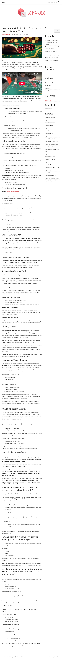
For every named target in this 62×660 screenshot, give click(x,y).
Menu (4, 2)
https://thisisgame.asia (50, 181)
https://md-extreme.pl (50, 128)
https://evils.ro (48, 130)
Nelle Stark (15, 34)
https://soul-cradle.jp (50, 159)
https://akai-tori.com (50, 117)
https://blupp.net (49, 172)
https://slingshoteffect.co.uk (52, 167)
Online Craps (5, 34)
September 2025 (49, 82)
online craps (28, 60)
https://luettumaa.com (50, 162)
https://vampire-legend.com (52, 178)
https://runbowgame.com (51, 164)
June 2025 (47, 91)
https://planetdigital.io (50, 139)
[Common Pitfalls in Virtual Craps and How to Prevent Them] (22, 47)
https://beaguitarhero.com (51, 141)
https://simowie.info (50, 125)
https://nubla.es (49, 133)
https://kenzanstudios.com (51, 144)
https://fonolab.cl (49, 136)
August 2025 (48, 85)
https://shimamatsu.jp (50, 120)
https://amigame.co (50, 170)
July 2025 (47, 88)
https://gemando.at (50, 146)
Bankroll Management (13, 191)
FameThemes (57, 657)
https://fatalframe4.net (50, 175)
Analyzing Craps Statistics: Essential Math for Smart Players (51, 42)
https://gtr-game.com (50, 156)
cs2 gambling (48, 108)
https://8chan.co (49, 154)
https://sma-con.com (50, 122)
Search (47, 27)
